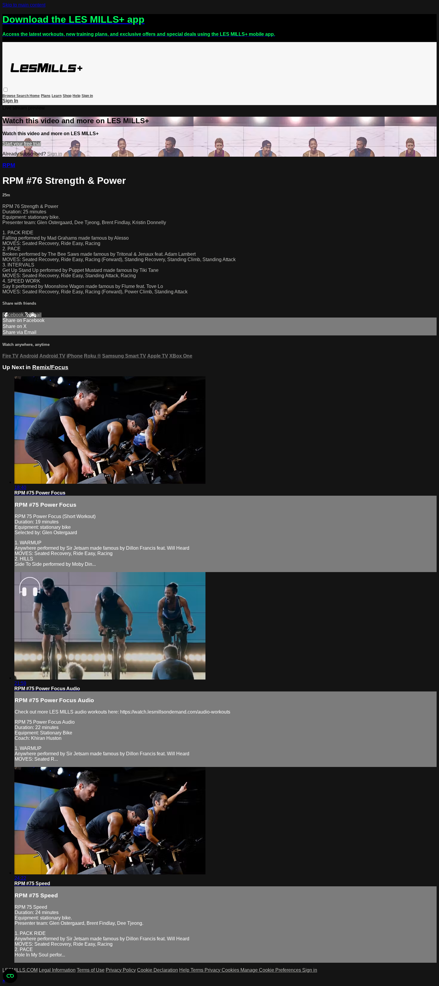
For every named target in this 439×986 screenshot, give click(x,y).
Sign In (10, 100)
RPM (8, 165)
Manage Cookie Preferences (271, 970)
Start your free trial (21, 143)
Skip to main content (23, 4)
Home (35, 96)
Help (76, 96)
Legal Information (57, 970)
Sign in (87, 96)
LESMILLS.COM (20, 970)
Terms (198, 970)
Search (23, 96)
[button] (5, 90)
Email (35, 314)
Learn (57, 96)
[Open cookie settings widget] (10, 976)
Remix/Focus (50, 367)
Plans (45, 96)
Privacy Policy (121, 970)
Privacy (213, 970)
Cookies (231, 970)
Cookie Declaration (157, 970)
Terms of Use (91, 970)
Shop (67, 96)
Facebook (13, 314)
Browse (9, 96)
